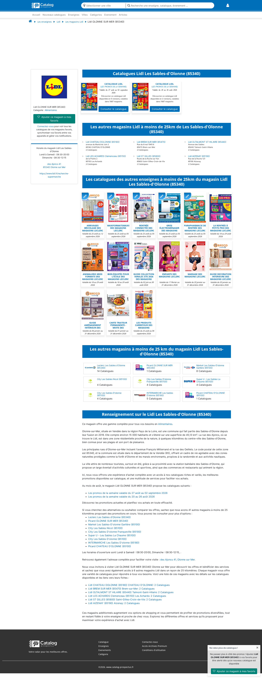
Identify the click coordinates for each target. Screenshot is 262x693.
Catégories (96, 14)
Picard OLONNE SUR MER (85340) (160, 369)
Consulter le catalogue (113, 111)
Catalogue (103, 645)
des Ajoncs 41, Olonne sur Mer (177, 562)
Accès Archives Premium (154, 649)
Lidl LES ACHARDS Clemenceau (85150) (106, 159)
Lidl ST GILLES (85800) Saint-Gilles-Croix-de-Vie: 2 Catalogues (125, 602)
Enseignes (73, 14)
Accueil (36, 14)
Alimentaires (51, 113)
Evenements (104, 653)
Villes (85, 14)
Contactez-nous (150, 645)
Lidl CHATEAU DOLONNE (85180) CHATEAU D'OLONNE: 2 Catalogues (129, 588)
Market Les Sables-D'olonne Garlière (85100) (210, 369)
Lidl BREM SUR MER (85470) (151, 145)
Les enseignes (44, 21)
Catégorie (103, 657)
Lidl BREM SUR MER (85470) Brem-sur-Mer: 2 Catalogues (121, 591)
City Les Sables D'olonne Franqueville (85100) (159, 383)
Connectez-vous (45, 129)
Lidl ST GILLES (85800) (148, 159)
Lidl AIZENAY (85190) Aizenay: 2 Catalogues (114, 606)
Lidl (58, 21)
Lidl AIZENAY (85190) (199, 159)
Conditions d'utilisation (154, 653)
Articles (123, 14)
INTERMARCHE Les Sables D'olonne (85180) (160, 397)
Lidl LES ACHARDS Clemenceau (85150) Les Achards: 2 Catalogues (127, 598)
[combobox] (105, 5)
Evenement (110, 14)
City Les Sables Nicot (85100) (112, 382)
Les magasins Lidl (74, 21)
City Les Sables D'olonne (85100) (109, 397)
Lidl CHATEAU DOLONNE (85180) (102, 145)
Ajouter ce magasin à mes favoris (235, 671)
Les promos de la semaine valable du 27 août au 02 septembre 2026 (128, 496)
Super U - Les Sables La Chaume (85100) (208, 383)
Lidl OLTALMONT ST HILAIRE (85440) (207, 145)
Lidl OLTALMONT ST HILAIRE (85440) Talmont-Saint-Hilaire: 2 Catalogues (130, 595)
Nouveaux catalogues (54, 14)
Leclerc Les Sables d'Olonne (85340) (111, 369)
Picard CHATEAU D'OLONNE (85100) (210, 397)
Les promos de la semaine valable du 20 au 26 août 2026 (121, 499)
